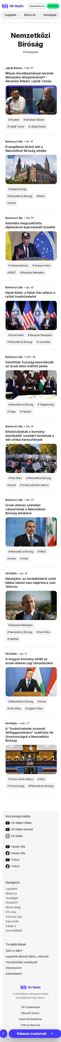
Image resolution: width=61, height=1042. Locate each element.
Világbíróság (46, 404)
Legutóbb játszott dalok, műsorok (27, 956)
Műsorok (30, 15)
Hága (11, 411)
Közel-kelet (16, 335)
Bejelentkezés (37, 6)
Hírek (24, 558)
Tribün (15, 859)
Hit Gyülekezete (30, 1007)
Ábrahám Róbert (34, 119)
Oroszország (15, 785)
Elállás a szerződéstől (14, 928)
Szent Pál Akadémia (30, 1019)
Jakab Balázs (13, 68)
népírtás (25, 411)
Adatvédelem (14, 973)
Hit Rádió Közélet (22, 829)
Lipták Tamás (15, 126)
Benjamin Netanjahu (32, 272)
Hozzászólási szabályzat (21, 962)
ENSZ (11, 272)
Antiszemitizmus (18, 265)
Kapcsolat (12, 921)
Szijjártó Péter (34, 708)
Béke (41, 196)
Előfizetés (53, 6)
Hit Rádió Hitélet (21, 823)
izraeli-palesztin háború (34, 485)
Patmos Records (30, 1025)
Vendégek (50, 15)
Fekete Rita (18, 846)
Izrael (11, 202)
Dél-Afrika (15, 478)
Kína (41, 779)
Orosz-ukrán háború (20, 779)
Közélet (13, 119)
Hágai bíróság (17, 189)
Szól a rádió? (14, 950)
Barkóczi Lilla (14, 141)
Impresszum (14, 968)
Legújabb (10, 15)
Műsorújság (13, 907)
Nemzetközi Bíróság (19, 196)
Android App (14, 916)
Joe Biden (43, 341)
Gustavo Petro (42, 265)
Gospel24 (12, 902)
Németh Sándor (30, 1013)
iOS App (11, 912)
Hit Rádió (11, 573)
